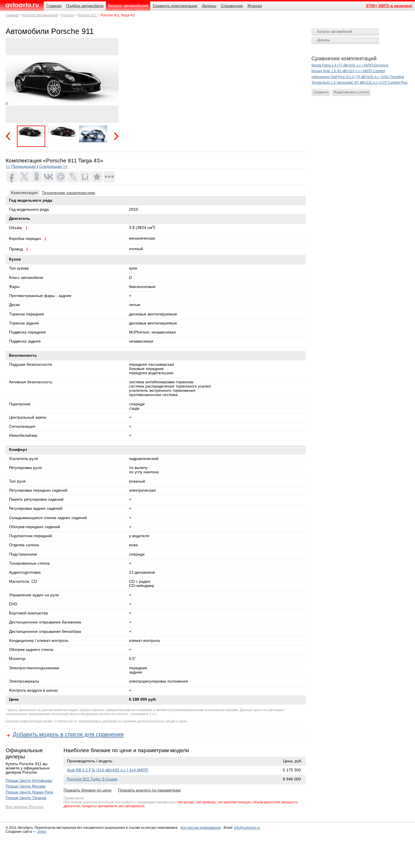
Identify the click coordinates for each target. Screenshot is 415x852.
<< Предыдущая (21, 166)
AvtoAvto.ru (22, 5)
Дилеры (323, 40)
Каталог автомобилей (40, 15)
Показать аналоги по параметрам (149, 790)
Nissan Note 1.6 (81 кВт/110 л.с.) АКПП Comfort (348, 71)
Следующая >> (53, 166)
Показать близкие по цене (88, 790)
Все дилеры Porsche (24, 807)
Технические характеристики (68, 193)
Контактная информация (201, 828)
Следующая (114, 136)
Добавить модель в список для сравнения (68, 734)
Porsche (67, 15)
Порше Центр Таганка (26, 798)
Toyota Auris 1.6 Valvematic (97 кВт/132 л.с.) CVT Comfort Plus (359, 83)
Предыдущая (10, 136)
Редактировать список (351, 92)
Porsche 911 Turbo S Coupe (92, 779)
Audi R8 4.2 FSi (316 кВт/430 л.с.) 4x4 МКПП (107, 770)
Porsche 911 (87, 15)
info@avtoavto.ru (247, 828)
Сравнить (321, 92)
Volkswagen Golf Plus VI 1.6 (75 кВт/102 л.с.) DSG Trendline (357, 77)
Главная (12, 15)
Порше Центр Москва (25, 786)
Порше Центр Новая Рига (29, 792)
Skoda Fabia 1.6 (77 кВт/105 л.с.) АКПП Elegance (349, 65)
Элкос (42, 832)
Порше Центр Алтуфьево (29, 780)
